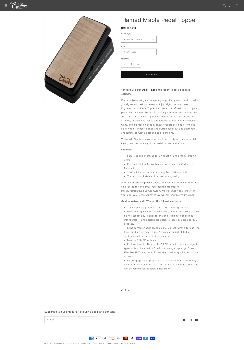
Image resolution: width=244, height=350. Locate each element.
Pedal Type (126, 34)
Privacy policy (112, 343)
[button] (6, 5)
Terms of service (128, 343)
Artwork (125, 46)
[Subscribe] (92, 319)
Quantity (125, 59)
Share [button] (127, 290)
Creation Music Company (62, 343)
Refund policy (98, 343)
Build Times (149, 89)
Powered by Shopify (81, 343)
